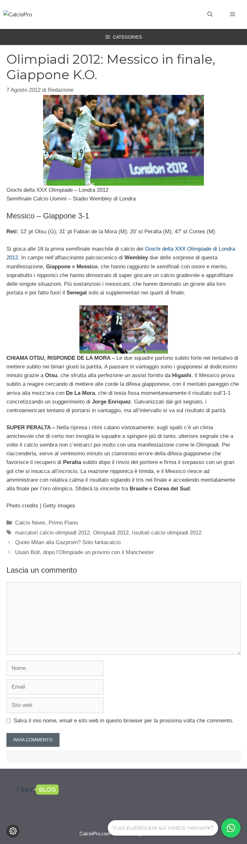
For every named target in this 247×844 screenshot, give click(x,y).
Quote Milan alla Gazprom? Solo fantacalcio (68, 542)
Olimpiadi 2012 (111, 533)
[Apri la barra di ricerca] (210, 14)
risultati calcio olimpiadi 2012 (166, 533)
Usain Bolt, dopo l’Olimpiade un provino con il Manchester (84, 552)
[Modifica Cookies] (12, 831)
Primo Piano (63, 523)
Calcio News (30, 523)
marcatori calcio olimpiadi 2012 (52, 533)
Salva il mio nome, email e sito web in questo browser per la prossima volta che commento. (123, 721)
